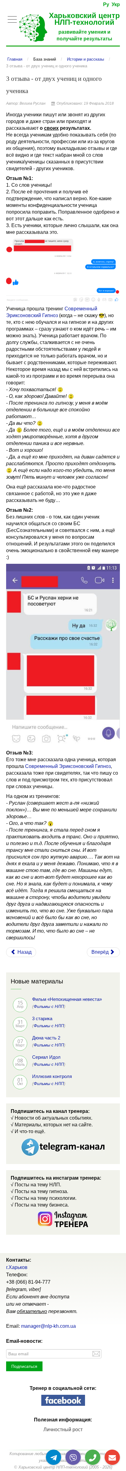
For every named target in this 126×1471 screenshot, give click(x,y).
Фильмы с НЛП (49, 1006)
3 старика (42, 1018)
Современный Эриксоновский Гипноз (68, 766)
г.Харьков (17, 1267)
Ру (106, 4)
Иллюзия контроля (52, 1076)
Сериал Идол (46, 1057)
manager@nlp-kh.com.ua (48, 1326)
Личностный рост (63, 1429)
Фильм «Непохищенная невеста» (67, 999)
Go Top (114, 1446)
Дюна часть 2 (46, 1037)
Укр (116, 4)
